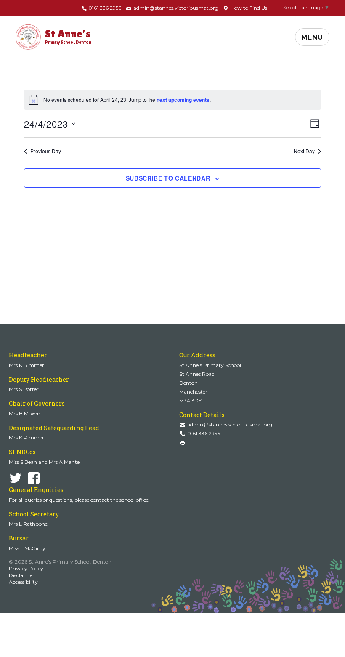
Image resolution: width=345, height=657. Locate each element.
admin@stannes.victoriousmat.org (175, 8)
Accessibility (23, 582)
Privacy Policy (26, 568)
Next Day (304, 151)
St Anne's (68, 36)
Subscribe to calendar (168, 178)
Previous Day (45, 151)
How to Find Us (248, 8)
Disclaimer (21, 575)
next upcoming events (183, 100)
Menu (312, 37)
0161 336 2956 (104, 8)
